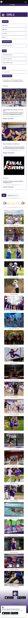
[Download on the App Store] (6, 613)
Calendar (13, 4)
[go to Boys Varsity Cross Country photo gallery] (14, 251)
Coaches (5, 33)
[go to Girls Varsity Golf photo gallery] (14, 458)
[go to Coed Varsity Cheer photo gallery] (14, 389)
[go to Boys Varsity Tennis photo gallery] (14, 337)
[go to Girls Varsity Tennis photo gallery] (14, 527)
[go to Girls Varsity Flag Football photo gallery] (14, 441)
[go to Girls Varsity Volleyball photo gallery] (14, 561)
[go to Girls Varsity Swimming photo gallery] (14, 509)
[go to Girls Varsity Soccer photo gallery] (14, 475)
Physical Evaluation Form (7, 54)
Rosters (5, 29)
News (5, 37)
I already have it (5, 615)
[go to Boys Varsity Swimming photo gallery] (14, 320)
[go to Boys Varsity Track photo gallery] (14, 355)
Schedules (5, 25)
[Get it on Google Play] (14, 613)
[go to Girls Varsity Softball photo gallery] (14, 492)
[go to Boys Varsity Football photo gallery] (14, 269)
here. (22, 81)
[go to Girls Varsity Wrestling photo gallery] (14, 578)
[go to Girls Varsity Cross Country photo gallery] (14, 423)
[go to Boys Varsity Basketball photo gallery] (14, 234)
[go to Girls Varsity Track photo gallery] (14, 544)
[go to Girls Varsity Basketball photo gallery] (14, 406)
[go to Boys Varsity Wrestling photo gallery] (14, 372)
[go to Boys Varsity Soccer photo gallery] (14, 303)
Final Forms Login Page (7, 58)
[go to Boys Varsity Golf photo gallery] (14, 286)
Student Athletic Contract (8, 62)
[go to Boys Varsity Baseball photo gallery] (14, 217)
